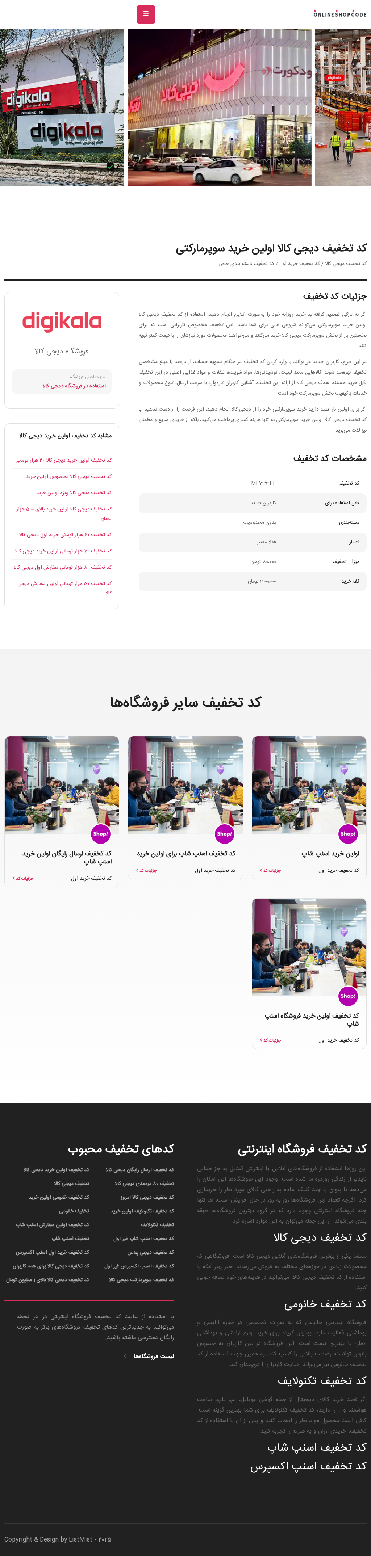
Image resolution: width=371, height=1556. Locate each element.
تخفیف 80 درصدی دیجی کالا (144, 1183)
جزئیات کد (271, 870)
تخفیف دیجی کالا (71, 1183)
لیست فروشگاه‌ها (153, 1357)
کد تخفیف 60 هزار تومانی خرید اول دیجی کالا (65, 535)
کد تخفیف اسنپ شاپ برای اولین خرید (186, 854)
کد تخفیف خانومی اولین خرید (59, 1197)
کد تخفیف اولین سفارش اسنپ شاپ (52, 1225)
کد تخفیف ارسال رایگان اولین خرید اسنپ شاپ (67, 858)
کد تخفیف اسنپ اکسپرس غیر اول (139, 1266)
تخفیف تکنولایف (157, 1225)
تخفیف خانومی (74, 1211)
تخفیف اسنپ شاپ (70, 1239)
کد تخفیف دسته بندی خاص (246, 264)
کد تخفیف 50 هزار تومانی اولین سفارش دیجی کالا (64, 589)
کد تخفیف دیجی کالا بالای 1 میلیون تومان (47, 1280)
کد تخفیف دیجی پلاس (151, 1252)
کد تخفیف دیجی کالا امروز (147, 1197)
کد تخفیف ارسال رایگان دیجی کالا (140, 1170)
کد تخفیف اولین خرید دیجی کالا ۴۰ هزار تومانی (63, 460)
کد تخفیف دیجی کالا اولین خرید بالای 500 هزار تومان (64, 514)
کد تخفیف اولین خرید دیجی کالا (56, 1170)
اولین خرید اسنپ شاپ (330, 854)
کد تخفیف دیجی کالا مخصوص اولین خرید (69, 476)
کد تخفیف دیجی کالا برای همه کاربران (51, 1266)
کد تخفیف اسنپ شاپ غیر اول (143, 1239)
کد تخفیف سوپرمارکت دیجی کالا (141, 1280)
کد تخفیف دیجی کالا (346, 264)
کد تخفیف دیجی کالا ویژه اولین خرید (74, 493)
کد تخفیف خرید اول (299, 264)
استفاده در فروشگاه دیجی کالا (74, 386)
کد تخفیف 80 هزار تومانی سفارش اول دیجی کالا (63, 567)
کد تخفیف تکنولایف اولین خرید (142, 1211)
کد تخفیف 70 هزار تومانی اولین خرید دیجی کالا (63, 551)
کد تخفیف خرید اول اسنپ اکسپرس (52, 1252)
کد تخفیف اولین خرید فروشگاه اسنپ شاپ (312, 1020)
